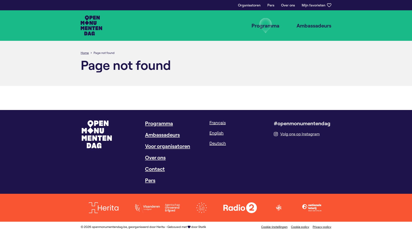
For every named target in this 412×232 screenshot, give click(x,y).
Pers (270, 5)
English (216, 133)
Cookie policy (300, 227)
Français (217, 122)
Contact (155, 169)
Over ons (288, 5)
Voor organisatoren (167, 146)
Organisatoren (249, 5)
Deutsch (217, 143)
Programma (265, 25)
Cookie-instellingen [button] (274, 227)
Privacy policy (322, 227)
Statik (202, 227)
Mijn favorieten (313, 5)
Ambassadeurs (314, 25)
